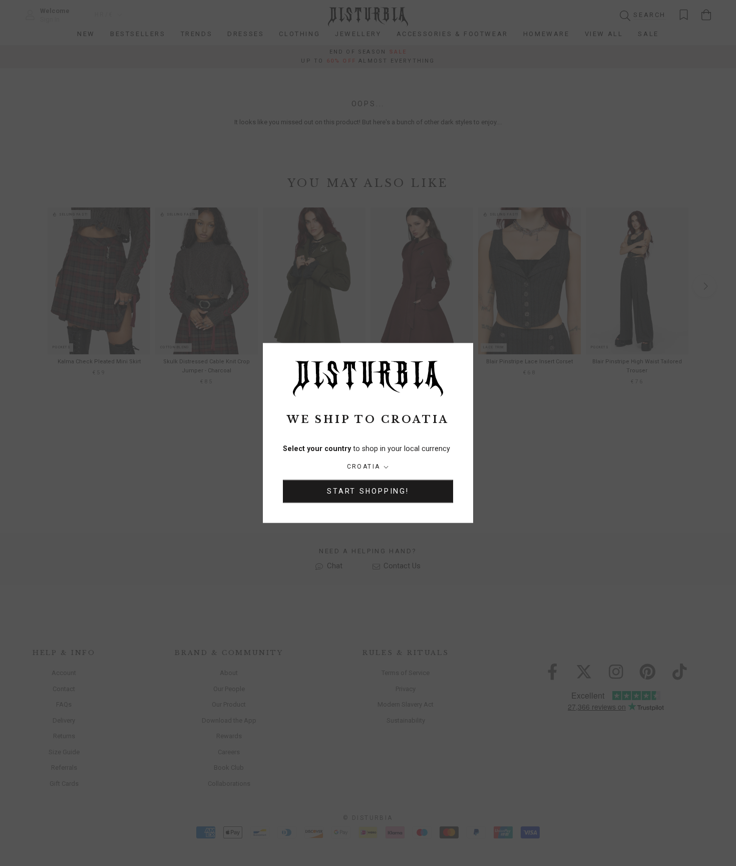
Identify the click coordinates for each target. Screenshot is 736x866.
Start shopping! (368, 492)
